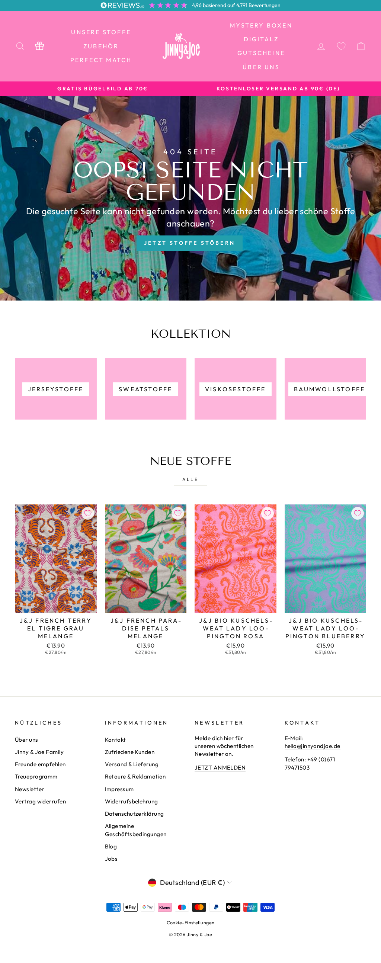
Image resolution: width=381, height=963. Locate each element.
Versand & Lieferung (132, 764)
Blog (111, 846)
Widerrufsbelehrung (131, 801)
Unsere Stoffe (101, 32)
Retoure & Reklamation (135, 776)
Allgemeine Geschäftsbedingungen (136, 829)
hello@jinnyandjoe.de (312, 745)
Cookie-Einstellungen (191, 922)
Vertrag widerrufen (40, 801)
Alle (190, 479)
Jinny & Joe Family (39, 751)
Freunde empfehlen (40, 764)
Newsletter (29, 789)
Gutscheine (261, 53)
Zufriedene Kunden (130, 751)
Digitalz (261, 39)
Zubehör (101, 46)
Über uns (261, 67)
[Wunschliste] (341, 46)
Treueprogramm (36, 776)
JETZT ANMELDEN (220, 767)
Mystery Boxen (261, 25)
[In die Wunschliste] (88, 513)
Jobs (111, 858)
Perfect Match (101, 60)
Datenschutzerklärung (134, 813)
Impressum (119, 789)
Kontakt (115, 739)
